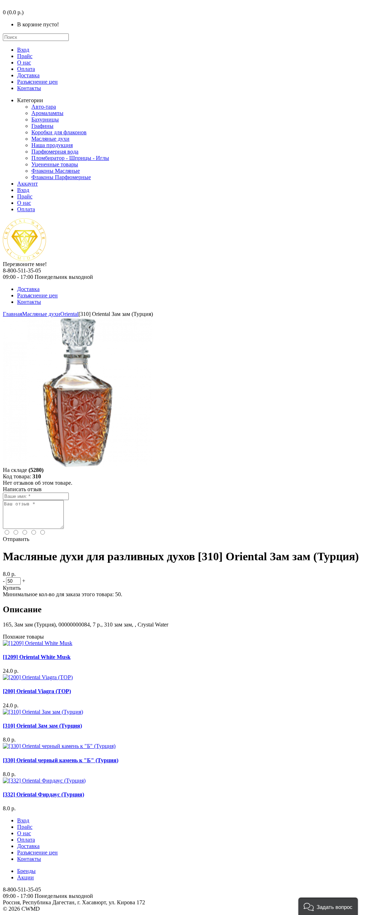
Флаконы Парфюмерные (61, 177)
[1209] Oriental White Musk (37, 657)
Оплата (26, 69)
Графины (42, 126)
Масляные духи (50, 139)
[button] (328, 906)
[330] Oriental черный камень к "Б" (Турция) (60, 760)
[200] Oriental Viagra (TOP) (37, 691)
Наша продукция (52, 145)
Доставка (28, 75)
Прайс (24, 56)
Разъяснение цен (37, 82)
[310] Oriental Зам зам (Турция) (42, 726)
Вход (23, 50)
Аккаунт (27, 184)
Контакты (29, 88)
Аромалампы (47, 113)
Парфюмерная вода (54, 152)
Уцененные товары (54, 164)
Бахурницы (45, 119)
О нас (24, 62)
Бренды (26, 871)
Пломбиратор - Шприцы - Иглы (70, 158)
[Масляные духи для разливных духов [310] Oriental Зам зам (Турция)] (78, 465)
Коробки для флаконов (59, 132)
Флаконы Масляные (55, 171)
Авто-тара (43, 107)
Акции (25, 877)
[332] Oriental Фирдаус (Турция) (43, 794)
